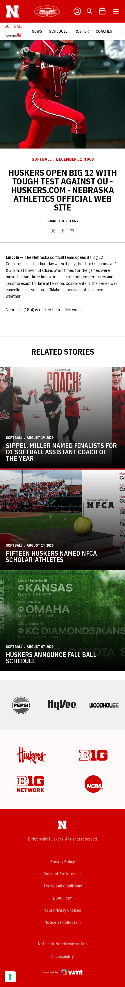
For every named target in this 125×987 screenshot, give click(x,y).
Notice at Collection (62, 922)
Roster (81, 31)
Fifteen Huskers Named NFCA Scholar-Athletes (51, 556)
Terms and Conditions (62, 886)
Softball (41, 159)
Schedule (58, 31)
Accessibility (62, 956)
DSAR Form (62, 898)
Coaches (104, 31)
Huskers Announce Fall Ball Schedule (51, 657)
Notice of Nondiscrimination (63, 943)
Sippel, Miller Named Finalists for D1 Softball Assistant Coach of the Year (61, 451)
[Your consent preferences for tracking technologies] (10, 976)
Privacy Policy (62, 861)
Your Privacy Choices (62, 910)
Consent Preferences (63, 873)
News (37, 31)
